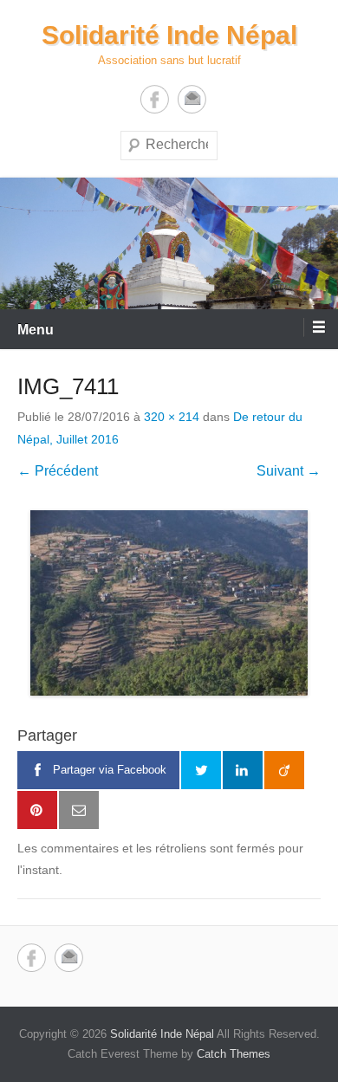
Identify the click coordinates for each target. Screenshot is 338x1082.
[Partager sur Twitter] (201, 770)
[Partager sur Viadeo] (284, 770)
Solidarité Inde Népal (169, 35)
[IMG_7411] (169, 603)
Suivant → (289, 470)
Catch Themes (233, 1053)
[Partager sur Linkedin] (243, 770)
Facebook (154, 99)
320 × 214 (171, 417)
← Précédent (57, 470)
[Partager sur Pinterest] (37, 810)
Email (192, 99)
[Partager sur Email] (79, 810)
